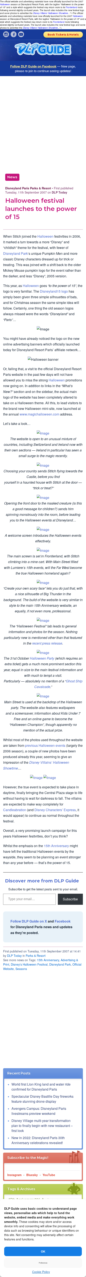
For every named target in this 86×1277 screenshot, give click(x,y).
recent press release (47, 643)
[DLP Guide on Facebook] (13, 34)
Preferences (43, 1263)
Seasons (21, 969)
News (12, 177)
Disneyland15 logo (54, 291)
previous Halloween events (45, 745)
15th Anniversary (56, 845)
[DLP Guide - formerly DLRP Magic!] (43, 50)
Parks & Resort (36, 955)
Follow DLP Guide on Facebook (33, 66)
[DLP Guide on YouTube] (21, 34)
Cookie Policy (41, 1272)
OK (43, 1251)
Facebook (63, 921)
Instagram (14, 1175)
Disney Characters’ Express (55, 809)
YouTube (49, 1175)
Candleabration (14, 809)
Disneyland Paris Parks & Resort (28, 188)
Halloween (5, 4)
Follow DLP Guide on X (28, 921)
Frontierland (71, 7)
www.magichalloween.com (39, 414)
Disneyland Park (15, 253)
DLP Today (14, 955)
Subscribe (70, 899)
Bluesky (32, 1175)
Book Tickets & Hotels (63, 34)
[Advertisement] (43, 123)
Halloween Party (42, 658)
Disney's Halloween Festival (29, 964)
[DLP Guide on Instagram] (6, 34)
